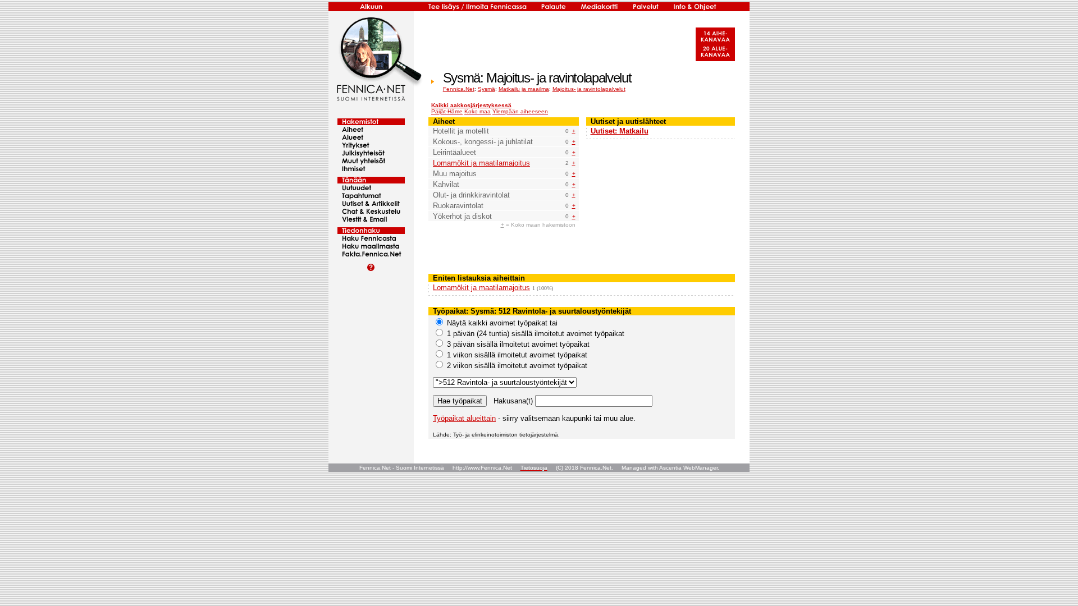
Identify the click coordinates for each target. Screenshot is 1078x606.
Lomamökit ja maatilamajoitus (481, 163)
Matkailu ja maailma (524, 89)
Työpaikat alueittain (464, 418)
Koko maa (477, 111)
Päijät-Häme (447, 111)
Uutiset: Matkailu (619, 131)
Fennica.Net (458, 89)
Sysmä (486, 89)
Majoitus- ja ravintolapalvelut (588, 89)
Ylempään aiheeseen (520, 111)
